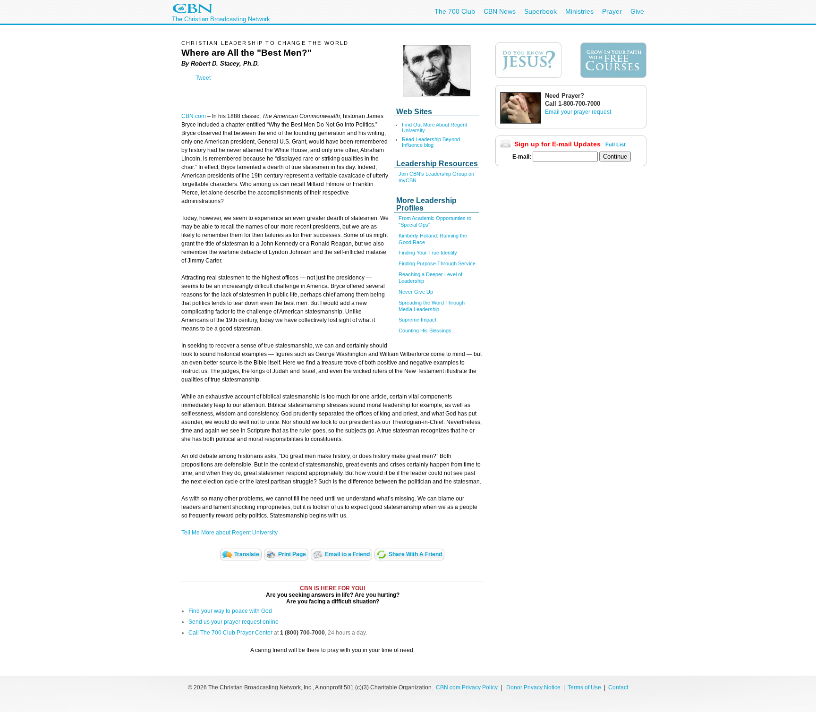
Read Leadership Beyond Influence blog (431, 142)
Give (637, 11)
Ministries (579, 11)
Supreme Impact (417, 319)
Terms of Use (585, 687)
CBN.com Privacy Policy (467, 687)
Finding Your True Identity (428, 252)
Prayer (612, 11)
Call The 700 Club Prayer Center (230, 632)
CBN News (500, 11)
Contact (618, 687)
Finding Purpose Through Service (437, 263)
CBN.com (193, 116)
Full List (615, 144)
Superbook (540, 11)
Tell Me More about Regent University (229, 532)
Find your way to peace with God (230, 611)
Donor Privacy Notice (533, 687)
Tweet (203, 78)
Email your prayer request (578, 112)
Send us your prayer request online (233, 622)
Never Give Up (416, 292)
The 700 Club (454, 11)
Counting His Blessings (425, 330)
